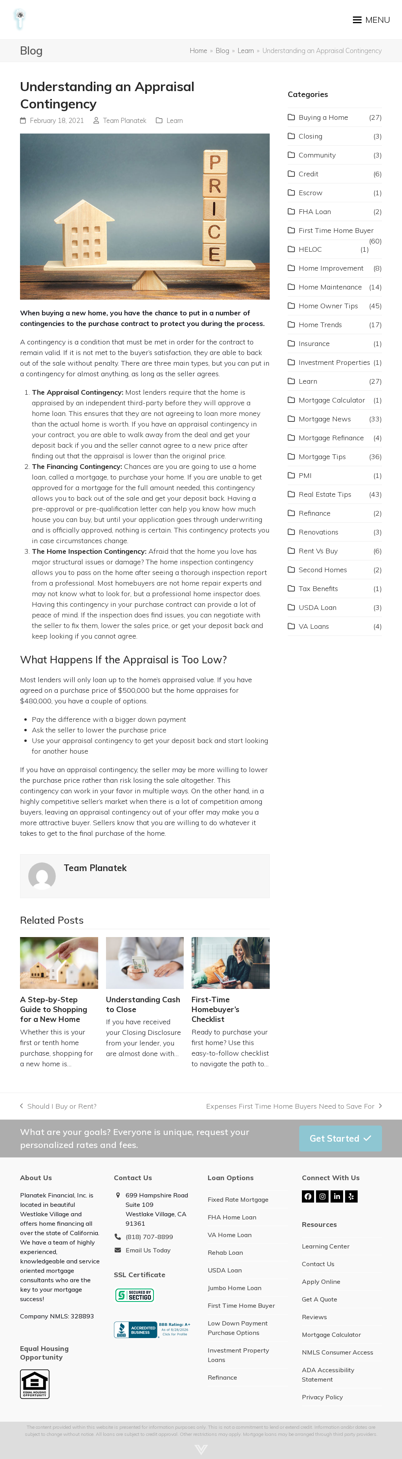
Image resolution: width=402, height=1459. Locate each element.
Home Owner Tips (328, 305)
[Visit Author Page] (42, 875)
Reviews (314, 1317)
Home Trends (320, 324)
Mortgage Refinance (331, 437)
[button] (371, 19)
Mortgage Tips (322, 456)
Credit (308, 173)
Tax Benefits (318, 588)
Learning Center (325, 1246)
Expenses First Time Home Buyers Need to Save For (290, 1106)
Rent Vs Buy (318, 550)
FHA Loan (315, 211)
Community (317, 154)
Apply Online (321, 1281)
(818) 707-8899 (149, 1237)
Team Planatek (124, 120)
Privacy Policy (322, 1397)
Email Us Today (148, 1250)
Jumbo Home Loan (234, 1288)
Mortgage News (325, 418)
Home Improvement (331, 268)
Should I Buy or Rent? (58, 1106)
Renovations (318, 531)
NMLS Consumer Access (337, 1352)
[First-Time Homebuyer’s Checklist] (231, 963)
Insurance (314, 343)
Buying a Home (323, 117)
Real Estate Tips (325, 494)
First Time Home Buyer (336, 230)
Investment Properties (334, 362)
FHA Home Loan (232, 1217)
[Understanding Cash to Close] (145, 963)
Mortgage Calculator (332, 400)
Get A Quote (319, 1299)
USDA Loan (317, 607)
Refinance (315, 513)
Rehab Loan (225, 1252)
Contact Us (318, 1264)
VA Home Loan (230, 1235)
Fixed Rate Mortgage (238, 1199)
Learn (174, 120)
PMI (305, 475)
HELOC (310, 249)
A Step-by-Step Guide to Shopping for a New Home (53, 1009)
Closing (310, 136)
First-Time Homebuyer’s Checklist (215, 1009)
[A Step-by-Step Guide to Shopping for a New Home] (59, 963)
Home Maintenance (330, 286)
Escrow (311, 192)
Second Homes (323, 569)
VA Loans (314, 626)
